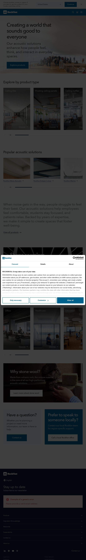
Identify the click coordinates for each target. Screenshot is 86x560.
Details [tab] (43, 264)
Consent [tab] (15, 264)
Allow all (70, 300)
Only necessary (15, 300)
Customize (42, 300)
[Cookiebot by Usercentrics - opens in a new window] (74, 258)
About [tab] (71, 264)
